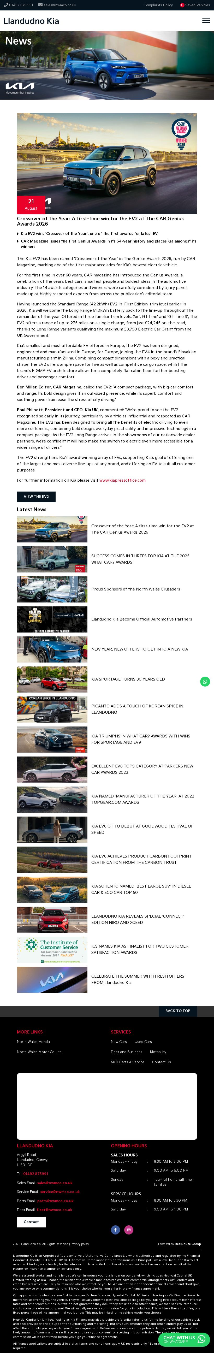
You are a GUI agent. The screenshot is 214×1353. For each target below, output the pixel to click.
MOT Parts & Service (127, 1062)
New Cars (119, 1042)
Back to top (177, 1011)
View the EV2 (36, 497)
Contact (31, 1222)
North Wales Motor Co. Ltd (39, 1052)
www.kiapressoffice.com (122, 480)
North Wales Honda (33, 1042)
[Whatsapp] (205, 682)
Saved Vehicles (197, 5)
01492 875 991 (21, 5)
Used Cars (143, 1042)
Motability (158, 1052)
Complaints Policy (158, 5)
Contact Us (161, 1062)
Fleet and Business (126, 1052)
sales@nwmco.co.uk (60, 5)
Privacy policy (80, 1244)
